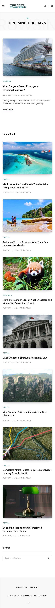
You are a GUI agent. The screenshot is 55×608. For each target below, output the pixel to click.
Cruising (7, 81)
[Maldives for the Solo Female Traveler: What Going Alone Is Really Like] (27, 158)
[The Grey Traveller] (18, 6)
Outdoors (8, 295)
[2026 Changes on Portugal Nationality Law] (27, 331)
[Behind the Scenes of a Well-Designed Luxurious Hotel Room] (27, 501)
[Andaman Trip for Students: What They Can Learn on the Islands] (27, 215)
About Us (34, 587)
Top (28, 603)
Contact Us (21, 587)
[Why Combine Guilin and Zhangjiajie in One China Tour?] (27, 385)
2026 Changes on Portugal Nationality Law (25, 357)
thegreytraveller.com (36, 595)
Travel (6, 179)
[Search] (51, 6)
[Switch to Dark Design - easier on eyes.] (45, 6)
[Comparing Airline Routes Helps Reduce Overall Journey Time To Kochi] (27, 443)
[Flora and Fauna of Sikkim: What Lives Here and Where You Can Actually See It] (27, 273)
